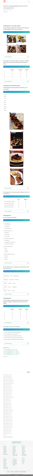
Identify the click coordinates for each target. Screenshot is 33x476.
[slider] (27, 32)
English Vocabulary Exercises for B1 (8, 420)
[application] (16, 32)
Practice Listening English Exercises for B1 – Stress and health (12, 353)
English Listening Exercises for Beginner (8, 397)
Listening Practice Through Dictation (8, 437)
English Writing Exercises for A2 (7, 430)
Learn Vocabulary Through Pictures (7, 436)
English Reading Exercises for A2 (7, 406)
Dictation (14, 464)
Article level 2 (15, 460)
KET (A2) (23, 459)
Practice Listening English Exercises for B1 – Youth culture (11, 351)
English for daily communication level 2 (8, 380)
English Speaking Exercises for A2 (7, 413)
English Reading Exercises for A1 (7, 404)
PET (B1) (23, 460)
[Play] (4, 32)
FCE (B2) (23, 461)
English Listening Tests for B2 (7, 403)
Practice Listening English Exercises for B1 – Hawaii (10, 349)
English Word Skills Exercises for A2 (7, 424)
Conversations (15, 463)
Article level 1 (15, 459)
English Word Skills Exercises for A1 (7, 423)
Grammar (4, 434)
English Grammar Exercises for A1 (7, 386)
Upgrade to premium (16, 442)
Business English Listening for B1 (7, 377)
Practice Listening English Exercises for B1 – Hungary (11, 354)
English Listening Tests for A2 (7, 400)
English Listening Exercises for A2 (7, 393)
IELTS (23, 462)
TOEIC (23, 463)
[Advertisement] (16, 18)
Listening (4, 448)
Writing (4, 453)
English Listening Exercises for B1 (7, 9)
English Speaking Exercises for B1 (7, 414)
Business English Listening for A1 (7, 374)
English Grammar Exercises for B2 (7, 390)
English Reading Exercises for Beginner (8, 410)
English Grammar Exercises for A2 (7, 387)
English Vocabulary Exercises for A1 (7, 417)
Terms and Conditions (22, 471)
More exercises (15, 455)
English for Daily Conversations (7, 384)
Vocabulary (5, 446)
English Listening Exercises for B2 (7, 396)
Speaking (4, 464)
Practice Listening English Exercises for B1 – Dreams (11, 350)
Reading (4, 449)
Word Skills (5, 450)
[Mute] (25, 32)
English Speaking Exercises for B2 (7, 416)
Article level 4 (15, 462)
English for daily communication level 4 (8, 383)
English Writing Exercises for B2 (7, 433)
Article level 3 (15, 461)
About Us (8, 471)
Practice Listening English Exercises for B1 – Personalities (11, 352)
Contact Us (12, 471)
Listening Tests (5, 454)
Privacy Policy (17, 471)
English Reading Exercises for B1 (7, 407)
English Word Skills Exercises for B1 (7, 426)
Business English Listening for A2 (7, 376)
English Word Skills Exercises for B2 (7, 427)
